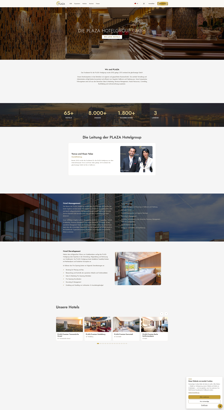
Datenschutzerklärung (193, 392)
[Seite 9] (112, 343)
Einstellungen (204, 405)
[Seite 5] (105, 343)
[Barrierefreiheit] (144, 3)
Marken (85, 3)
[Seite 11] (116, 343)
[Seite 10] (114, 343)
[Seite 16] (124, 343)
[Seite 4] (103, 343)
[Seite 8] (110, 343)
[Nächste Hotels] (166, 314)
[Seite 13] (119, 343)
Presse (98, 3)
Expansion (77, 3)
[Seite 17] (126, 343)
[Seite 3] (102, 343)
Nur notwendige (204, 401)
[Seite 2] (100, 343)
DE (137, 3)
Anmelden (151, 3)
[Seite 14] (121, 343)
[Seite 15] (123, 343)
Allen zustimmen (204, 397)
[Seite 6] (107, 343)
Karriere (91, 3)
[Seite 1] (98, 343)
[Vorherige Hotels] (162, 314)
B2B (71, 3)
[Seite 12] (117, 343)
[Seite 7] (109, 343)
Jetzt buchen (162, 3)
